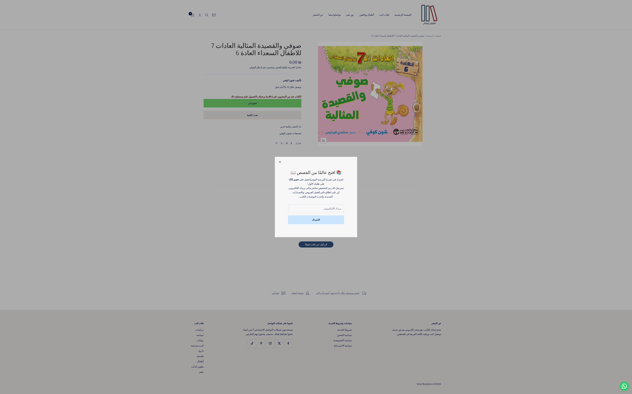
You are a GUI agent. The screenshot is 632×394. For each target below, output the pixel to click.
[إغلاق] (280, 162)
